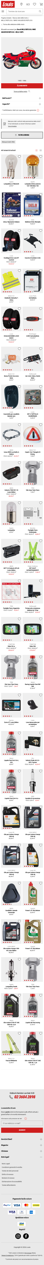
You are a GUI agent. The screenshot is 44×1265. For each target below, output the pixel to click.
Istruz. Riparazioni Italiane (11, 222)
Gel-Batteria (32, 298)
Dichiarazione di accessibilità (12, 1181)
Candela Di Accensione (32, 798)
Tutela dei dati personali (10, 1171)
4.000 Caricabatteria (32, 336)
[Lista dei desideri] (34, 4)
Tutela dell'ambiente (9, 1185)
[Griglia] (36, 150)
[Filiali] (21, 4)
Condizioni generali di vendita (12, 1167)
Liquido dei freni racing (32, 1022)
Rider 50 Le (11, 646)
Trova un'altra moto (20, 91)
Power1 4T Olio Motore (32, 910)
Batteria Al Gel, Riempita (32, 222)
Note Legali (6, 1164)
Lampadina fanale (11, 986)
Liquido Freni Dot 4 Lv (11, 798)
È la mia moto (22, 86)
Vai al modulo (12, 126)
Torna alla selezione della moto (13, 24)
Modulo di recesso (8, 1178)
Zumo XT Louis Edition (11, 722)
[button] (40, 11)
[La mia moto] (28, 4)
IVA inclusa (27, 1253)
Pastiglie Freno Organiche (11, 608)
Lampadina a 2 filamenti (11, 184)
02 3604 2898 (24, 1097)
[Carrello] (41, 4)
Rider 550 (33, 646)
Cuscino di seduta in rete (33, 258)
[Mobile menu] (3, 11)
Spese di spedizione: (8, 1255)
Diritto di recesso (7, 1174)
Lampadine (11, 530)
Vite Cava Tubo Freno (32, 490)
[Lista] (40, 150)
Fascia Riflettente (11, 1060)
